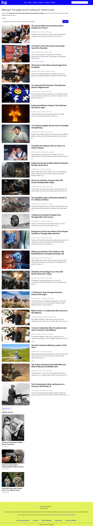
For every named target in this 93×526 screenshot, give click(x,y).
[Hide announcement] (91, 2)
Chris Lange (49, 36)
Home (25, 6)
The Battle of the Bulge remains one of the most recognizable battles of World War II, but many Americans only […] (48, 286)
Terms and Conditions (70, 524)
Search (4, 22)
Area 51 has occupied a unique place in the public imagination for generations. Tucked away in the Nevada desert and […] (48, 60)
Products (47, 6)
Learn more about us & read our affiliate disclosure (61, 519)
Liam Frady (50, 338)
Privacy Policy (58, 524)
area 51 (33, 65)
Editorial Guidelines (47, 524)
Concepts (35, 6)
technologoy (41, 65)
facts (37, 65)
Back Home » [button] (6, 412)
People (29, 6)
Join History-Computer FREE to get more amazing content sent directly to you (30, 2)
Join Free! (80, 2)
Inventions (41, 6)
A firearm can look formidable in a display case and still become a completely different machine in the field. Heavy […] (49, 80)
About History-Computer (23, 524)
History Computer (50, 75)
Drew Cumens (50, 302)
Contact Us (35, 524)
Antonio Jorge (49, 136)
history (33, 365)
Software (53, 6)
